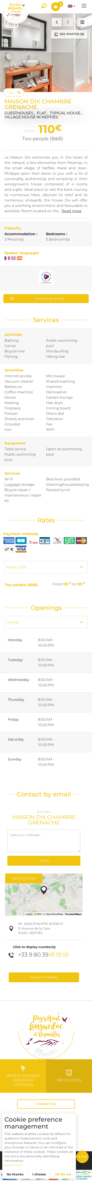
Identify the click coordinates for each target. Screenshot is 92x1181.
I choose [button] (39, 1174)
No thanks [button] (15, 1174)
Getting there (24, 878)
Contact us (46, 1104)
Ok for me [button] (63, 1174)
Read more (13, 1165)
